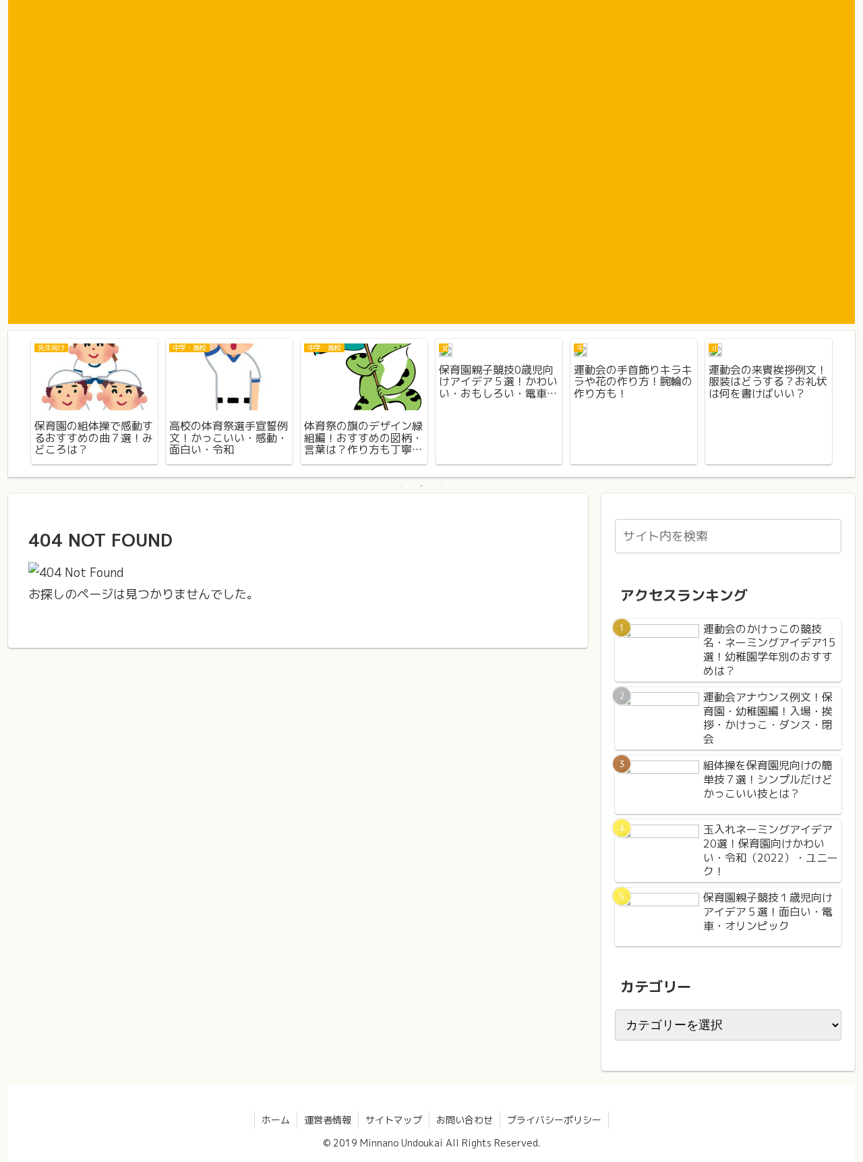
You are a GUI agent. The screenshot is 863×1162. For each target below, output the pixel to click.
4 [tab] (462, 486)
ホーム (276, 1119)
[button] (828, 535)
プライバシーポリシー (554, 1119)
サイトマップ (393, 1119)
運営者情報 (327, 1119)
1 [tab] (401, 486)
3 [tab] (441, 486)
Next (845, 403)
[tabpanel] (94, 401)
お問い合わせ (464, 1119)
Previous (18, 403)
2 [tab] (421, 486)
